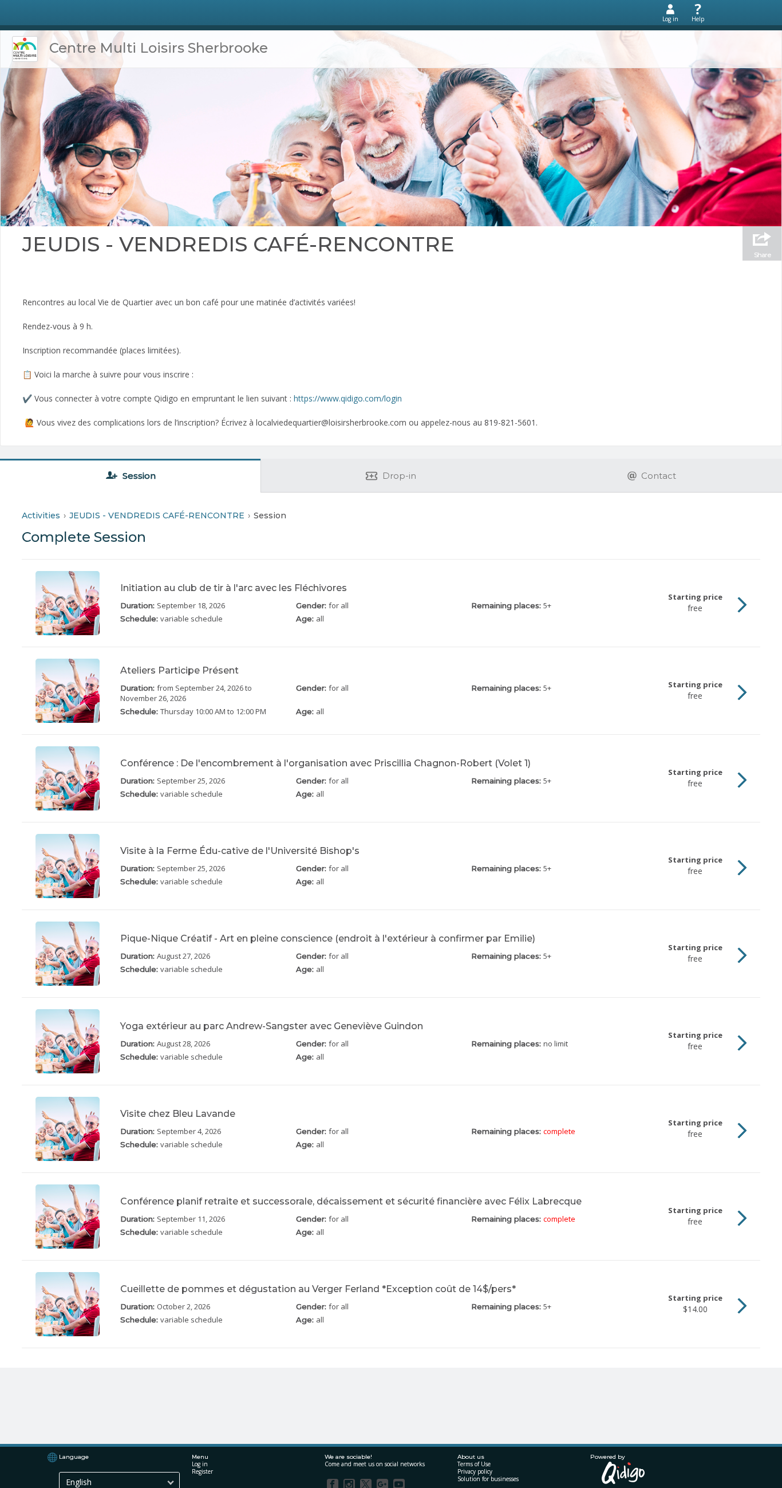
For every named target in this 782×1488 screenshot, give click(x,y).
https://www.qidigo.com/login (348, 398)
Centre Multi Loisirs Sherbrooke (158, 48)
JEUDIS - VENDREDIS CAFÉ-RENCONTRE (238, 244)
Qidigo (624, 1473)
